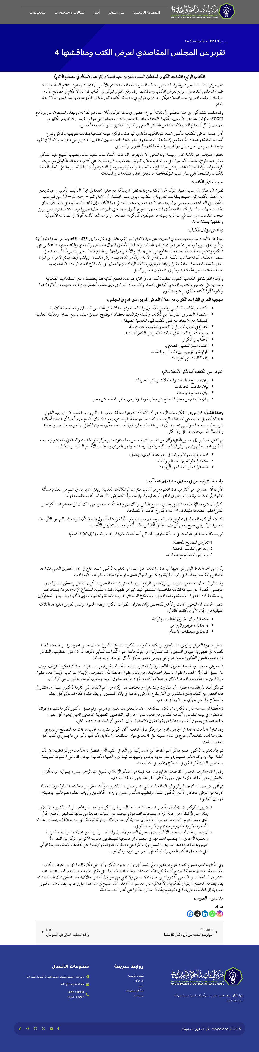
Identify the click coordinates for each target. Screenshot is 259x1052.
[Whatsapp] (212, 913)
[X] (197, 913)
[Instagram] (219, 913)
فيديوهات (37, 13)
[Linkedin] (205, 913)
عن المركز (116, 13)
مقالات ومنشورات (69, 13)
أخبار (96, 13)
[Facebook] (190, 913)
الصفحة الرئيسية (146, 13)
